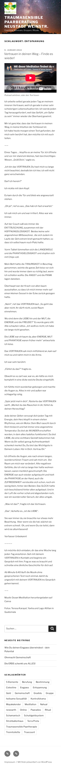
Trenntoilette (13, 732)
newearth (11, 710)
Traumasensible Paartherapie (21, 726)
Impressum (9, 762)
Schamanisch (13, 715)
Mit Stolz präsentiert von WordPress (35, 762)
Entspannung (40, 687)
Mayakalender (13, 704)
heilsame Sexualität (16, 698)
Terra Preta (33, 721)
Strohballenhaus (14, 721)
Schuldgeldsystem (34, 715)
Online (23, 710)
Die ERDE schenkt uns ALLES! (20, 663)
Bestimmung (42, 682)
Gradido (38, 693)
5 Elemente (12, 682)
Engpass (24, 687)
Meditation (30, 704)
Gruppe (50, 693)
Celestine (11, 687)
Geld (8, 693)
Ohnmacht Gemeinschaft (17, 657)
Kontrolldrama (38, 698)
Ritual (48, 710)
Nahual (43, 704)
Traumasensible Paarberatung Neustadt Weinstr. (26, 22)
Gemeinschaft (22, 693)
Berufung (27, 682)
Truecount (29, 732)
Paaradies (36, 710)
